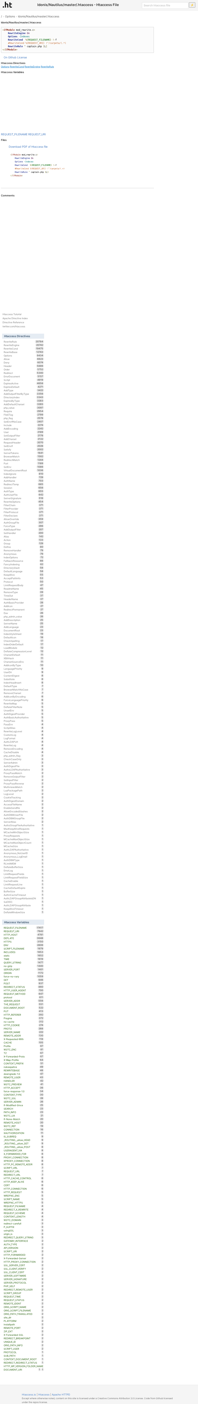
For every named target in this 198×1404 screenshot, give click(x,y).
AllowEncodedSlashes (23, 811)
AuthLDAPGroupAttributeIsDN (23, 898)
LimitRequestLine (23, 884)
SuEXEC (23, 901)
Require (23, 411)
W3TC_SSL (23, 1098)
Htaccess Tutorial (12, 314)
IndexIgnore (23, 473)
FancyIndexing (23, 564)
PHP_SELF (23, 1286)
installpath (23, 1324)
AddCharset (23, 439)
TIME (23, 959)
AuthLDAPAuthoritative (23, 849)
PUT (23, 1011)
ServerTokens (23, 452)
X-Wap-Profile (23, 1059)
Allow (23, 359)
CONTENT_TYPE (23, 1094)
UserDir (23, 672)
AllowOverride (23, 519)
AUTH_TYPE (23, 1244)
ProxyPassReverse (23, 783)
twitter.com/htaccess (14, 326)
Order (23, 369)
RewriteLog (23, 745)
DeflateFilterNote (23, 706)
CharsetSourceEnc (23, 661)
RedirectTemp (23, 484)
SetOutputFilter (23, 435)
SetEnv (23, 466)
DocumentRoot (23, 630)
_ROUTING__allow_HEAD (23, 1139)
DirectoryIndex (23, 397)
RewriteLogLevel (23, 731)
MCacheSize (23, 846)
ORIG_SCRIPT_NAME (23, 1307)
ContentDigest (23, 675)
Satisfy (23, 449)
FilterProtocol (23, 512)
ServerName (23, 623)
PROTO (23, 1028)
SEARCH (23, 1108)
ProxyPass (23, 720)
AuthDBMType (23, 860)
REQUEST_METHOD (23, 993)
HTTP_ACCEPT (23, 1087)
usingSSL (23, 1230)
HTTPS (23, 941)
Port (23, 463)
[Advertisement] (77, 103)
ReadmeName (23, 588)
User (23, 432)
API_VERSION (23, 1247)
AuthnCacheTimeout (23, 894)
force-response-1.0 (23, 1091)
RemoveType (23, 592)
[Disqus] (77, 250)
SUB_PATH (23, 1355)
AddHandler (23, 477)
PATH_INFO (23, 1112)
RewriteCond (17, 66)
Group (23, 543)
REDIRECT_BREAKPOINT (23, 1338)
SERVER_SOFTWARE (23, 1275)
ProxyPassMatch (23, 773)
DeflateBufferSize (23, 867)
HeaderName (23, 599)
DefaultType (23, 686)
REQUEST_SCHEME (23, 1213)
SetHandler (23, 532)
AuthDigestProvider (23, 713)
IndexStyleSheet (23, 633)
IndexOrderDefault (23, 644)
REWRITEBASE (23, 1070)
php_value (23, 407)
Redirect (23, 372)
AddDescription (23, 619)
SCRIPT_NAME (23, 1199)
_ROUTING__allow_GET (23, 1143)
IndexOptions (23, 557)
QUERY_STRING (23, 962)
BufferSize (23, 891)
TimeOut (23, 595)
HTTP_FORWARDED (23, 1254)
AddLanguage (23, 626)
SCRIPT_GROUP (23, 1293)
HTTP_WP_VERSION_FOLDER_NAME (23, 1366)
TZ (23, 1052)
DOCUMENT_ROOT (23, 1007)
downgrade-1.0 (23, 1073)
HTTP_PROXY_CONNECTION (23, 1261)
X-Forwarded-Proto (23, 1056)
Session (23, 487)
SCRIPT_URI (23, 1251)
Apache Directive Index (15, 318)
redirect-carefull (23, 1223)
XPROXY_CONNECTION (23, 1160)
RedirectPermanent (23, 609)
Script (23, 379)
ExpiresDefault (23, 386)
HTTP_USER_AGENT (23, 990)
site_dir (23, 1317)
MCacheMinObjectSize (23, 832)
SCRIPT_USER (23, 1348)
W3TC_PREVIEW (23, 1084)
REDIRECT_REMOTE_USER (23, 1289)
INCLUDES (23, 952)
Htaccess (44, 1394)
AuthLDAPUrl (23, 741)
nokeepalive (23, 1066)
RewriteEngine (32, 66)
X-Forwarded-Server (23, 1258)
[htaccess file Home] (7, 4)
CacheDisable (23, 752)
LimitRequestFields (23, 873)
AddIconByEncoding (23, 696)
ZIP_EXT (23, 1331)
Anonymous (23, 553)
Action (23, 539)
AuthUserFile (23, 494)
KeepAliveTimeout (23, 908)
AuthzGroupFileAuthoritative (23, 825)
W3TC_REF (23, 1126)
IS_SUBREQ (23, 1136)
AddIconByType (23, 665)
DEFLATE (23, 938)
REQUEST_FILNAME (23, 1206)
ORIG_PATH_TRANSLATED (23, 1313)
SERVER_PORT (23, 969)
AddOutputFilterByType (23, 393)
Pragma (23, 1018)
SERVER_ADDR (23, 1000)
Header (23, 365)
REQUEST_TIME (23, 1296)
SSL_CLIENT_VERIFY (23, 1268)
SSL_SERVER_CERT (23, 1265)
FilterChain (23, 505)
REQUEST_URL (23, 1171)
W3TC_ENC (23, 1049)
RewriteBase (23, 352)
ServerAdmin (23, 762)
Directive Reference (13, 322)
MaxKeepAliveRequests (23, 828)
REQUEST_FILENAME (14, 134)
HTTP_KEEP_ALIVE (23, 1181)
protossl (23, 997)
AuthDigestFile (23, 766)
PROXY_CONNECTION (23, 1157)
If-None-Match (23, 1119)
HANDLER (23, 1080)
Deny (23, 362)
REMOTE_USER (23, 1077)
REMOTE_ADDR (23, 1035)
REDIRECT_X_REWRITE (23, 1209)
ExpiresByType (23, 400)
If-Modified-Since (23, 1105)
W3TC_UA (23, 1115)
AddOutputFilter (23, 529)
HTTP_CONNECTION (23, 1188)
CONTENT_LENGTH (23, 1216)
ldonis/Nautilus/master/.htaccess (38, 16)
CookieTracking (23, 797)
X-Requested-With (23, 1039)
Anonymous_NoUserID (23, 853)
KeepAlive (23, 574)
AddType (23, 390)
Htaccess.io (29, 1394)
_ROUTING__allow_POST (23, 1146)
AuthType (23, 491)
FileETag (23, 414)
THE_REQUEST (23, 1004)
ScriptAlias (23, 727)
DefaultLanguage (23, 571)
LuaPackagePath (23, 790)
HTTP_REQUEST (23, 1192)
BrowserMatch (23, 456)
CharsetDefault (23, 654)
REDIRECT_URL (23, 1174)
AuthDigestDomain (23, 800)
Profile (23, 1046)
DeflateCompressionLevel (23, 651)
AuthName (23, 480)
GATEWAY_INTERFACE (23, 1240)
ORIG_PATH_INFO (23, 1345)
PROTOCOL (23, 1352)
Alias (23, 536)
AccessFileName (23, 804)
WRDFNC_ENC (23, 1195)
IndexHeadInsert (23, 682)
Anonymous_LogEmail (23, 856)
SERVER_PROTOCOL (23, 1282)
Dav (23, 613)
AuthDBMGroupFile (23, 818)
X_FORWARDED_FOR (23, 1153)
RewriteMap (23, 703)
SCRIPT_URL (23, 1167)
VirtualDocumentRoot (23, 470)
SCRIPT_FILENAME (23, 948)
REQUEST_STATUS (23, 1300)
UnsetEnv (23, 710)
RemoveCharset (23, 693)
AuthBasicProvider (23, 602)
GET (23, 979)
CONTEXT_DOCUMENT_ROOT (23, 1359)
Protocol (23, 581)
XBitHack (23, 658)
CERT (23, 1185)
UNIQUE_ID (23, 1341)
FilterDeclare (23, 515)
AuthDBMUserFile (23, 814)
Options (10, 16)
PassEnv (23, 724)
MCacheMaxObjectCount (23, 842)
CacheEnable (23, 880)
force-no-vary (23, 976)
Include (23, 425)
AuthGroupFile (23, 522)
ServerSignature (23, 498)
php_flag (23, 418)
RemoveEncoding (23, 748)
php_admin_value (23, 616)
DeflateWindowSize (23, 912)
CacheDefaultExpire (23, 887)
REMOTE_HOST (23, 1122)
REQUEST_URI (37, 134)
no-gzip (23, 966)
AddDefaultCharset (23, 404)
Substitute (23, 679)
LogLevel (23, 793)
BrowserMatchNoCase (23, 689)
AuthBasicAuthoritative (23, 717)
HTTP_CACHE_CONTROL (23, 1178)
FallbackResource (23, 560)
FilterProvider (23, 508)
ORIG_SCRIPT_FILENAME (23, 1310)
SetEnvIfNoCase (23, 421)
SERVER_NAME (23, 1032)
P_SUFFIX (23, 1226)
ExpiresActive (23, 383)
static (23, 955)
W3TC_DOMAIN (23, 1220)
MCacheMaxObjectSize (23, 839)
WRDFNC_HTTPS (23, 1202)
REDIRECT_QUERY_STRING (23, 1237)
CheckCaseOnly (23, 759)
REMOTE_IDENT (23, 1303)
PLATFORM (23, 1320)
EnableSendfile (23, 807)
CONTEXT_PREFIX (23, 1063)
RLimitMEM (23, 863)
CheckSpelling (23, 640)
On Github (10, 57)
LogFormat (23, 738)
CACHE (23, 1042)
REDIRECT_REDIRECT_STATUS (23, 1362)
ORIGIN (23, 972)
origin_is (23, 1233)
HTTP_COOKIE (23, 1025)
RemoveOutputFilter (23, 776)
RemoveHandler (23, 550)
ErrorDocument (23, 376)
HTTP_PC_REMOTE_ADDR (23, 1164)
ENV (23, 945)
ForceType (23, 526)
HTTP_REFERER (23, 1014)
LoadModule (23, 647)
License (22, 57)
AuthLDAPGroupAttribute (23, 905)
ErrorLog (23, 870)
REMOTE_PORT (23, 1327)
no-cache (23, 1021)
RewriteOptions (23, 501)
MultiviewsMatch (23, 787)
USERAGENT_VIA (23, 1150)
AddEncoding (23, 428)
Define (23, 546)
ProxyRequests (23, 835)
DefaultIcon (23, 637)
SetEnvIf (23, 446)
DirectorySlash (23, 567)
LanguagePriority (23, 668)
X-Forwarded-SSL (23, 1334)
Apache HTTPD (61, 1394)
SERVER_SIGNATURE (23, 1279)
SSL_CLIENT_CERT (23, 1272)
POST (23, 983)
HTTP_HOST (23, 934)
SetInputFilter (23, 780)
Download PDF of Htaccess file (28, 146)
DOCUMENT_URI (22, 1369)
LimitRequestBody (23, 585)
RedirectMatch (23, 459)
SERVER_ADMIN (23, 1101)
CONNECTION (23, 1129)
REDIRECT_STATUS (23, 986)
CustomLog (23, 734)
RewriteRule (47, 66)
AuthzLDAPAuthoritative (23, 769)
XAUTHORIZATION (23, 1133)
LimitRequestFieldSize (23, 877)
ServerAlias (23, 821)
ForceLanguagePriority (23, 700)
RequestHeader (23, 442)
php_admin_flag (23, 755)
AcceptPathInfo (23, 578)
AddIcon (23, 606)
